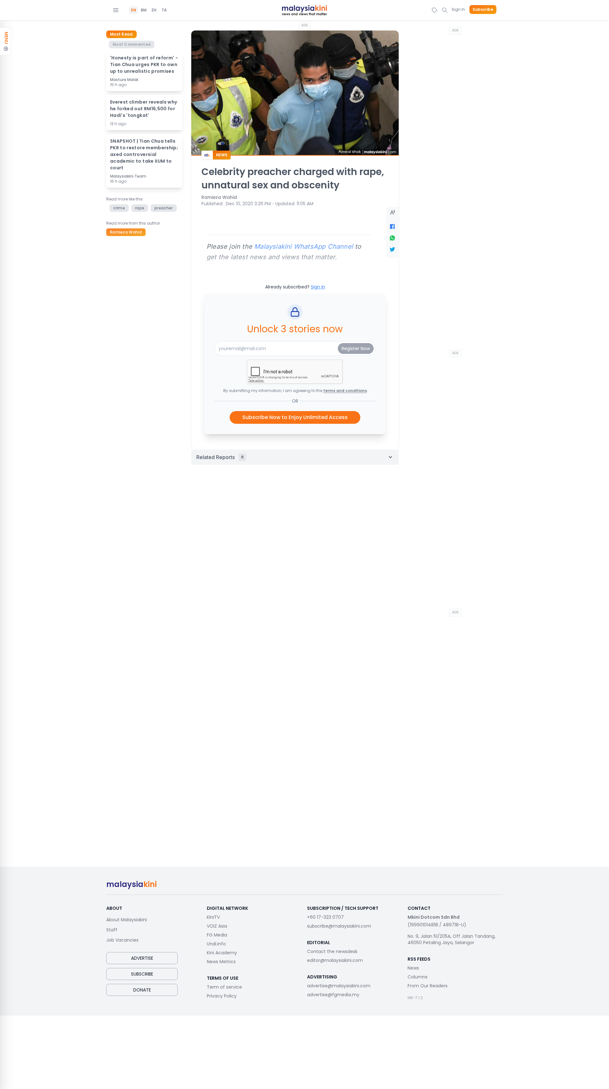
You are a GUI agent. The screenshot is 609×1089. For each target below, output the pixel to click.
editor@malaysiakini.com (335, 960)
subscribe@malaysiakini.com (339, 926)
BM (144, 10)
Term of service (224, 987)
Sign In (458, 9)
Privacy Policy (222, 996)
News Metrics (221, 961)
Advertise (142, 958)
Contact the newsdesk (332, 951)
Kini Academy (222, 953)
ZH (153, 10)
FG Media (217, 935)
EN (133, 10)
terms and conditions (345, 390)
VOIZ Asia (217, 926)
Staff (111, 930)
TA (164, 10)
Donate (142, 990)
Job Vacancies (122, 940)
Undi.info (216, 944)
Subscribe (483, 9)
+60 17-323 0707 (325, 917)
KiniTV (213, 917)
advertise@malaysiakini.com (338, 986)
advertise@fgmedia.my (333, 994)
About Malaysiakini (126, 920)
